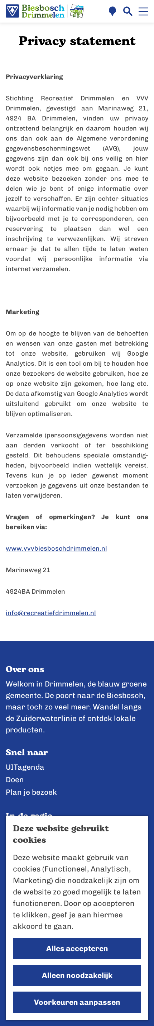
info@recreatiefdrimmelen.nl (51, 613)
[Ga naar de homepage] (45, 11)
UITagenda (25, 767)
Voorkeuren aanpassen (77, 1002)
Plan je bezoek (31, 792)
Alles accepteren (77, 948)
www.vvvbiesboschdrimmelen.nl (56, 548)
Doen (15, 779)
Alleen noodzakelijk (77, 975)
